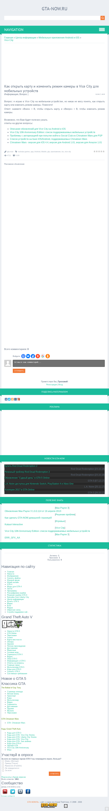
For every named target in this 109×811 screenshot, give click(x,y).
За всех (8, 770)
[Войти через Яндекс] (38, 356)
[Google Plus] (18, 399)
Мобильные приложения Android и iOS (59, 37)
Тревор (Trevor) (11, 763)
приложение (56, 152)
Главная (8, 37)
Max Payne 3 (62, 508)
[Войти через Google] (42, 356)
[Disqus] (54, 240)
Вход (60, 385)
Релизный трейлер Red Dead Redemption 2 (27, 472)
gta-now (10, 152)
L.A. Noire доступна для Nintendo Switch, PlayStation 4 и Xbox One (39, 484)
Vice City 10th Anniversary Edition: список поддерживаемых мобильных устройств (52, 132)
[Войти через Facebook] (33, 356)
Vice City (8, 40)
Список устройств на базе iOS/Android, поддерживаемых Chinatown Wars (48, 139)
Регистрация (51, 385)
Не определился (12, 768)
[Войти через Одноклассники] (48, 356)
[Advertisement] (54, 64)
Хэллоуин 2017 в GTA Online (19, 489)
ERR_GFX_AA (12, 537)
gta (48, 152)
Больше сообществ (8, 796)
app (32, 152)
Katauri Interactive (14, 524)
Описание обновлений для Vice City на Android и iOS (38, 129)
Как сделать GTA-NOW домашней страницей (28, 518)
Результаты (6, 777)
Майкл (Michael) (12, 761)
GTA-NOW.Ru (54, 9)
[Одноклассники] (12, 399)
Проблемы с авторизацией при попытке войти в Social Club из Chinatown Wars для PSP (56, 135)
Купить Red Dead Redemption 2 (21, 466)
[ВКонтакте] (6, 399)
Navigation (13, 29)
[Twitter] (9, 399)
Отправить (19, 371)
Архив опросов (19, 777)
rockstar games (24, 152)
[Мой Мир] (15, 399)
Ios (63, 152)
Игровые (60, 521)
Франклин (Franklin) (13, 766)
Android (37, 152)
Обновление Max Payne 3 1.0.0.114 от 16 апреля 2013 (33, 511)
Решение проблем (65, 514)
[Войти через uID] (23, 356)
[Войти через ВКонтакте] (28, 356)
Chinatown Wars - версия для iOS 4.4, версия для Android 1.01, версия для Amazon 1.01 (56, 142)
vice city (68, 152)
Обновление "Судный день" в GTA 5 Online (27, 478)
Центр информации (25, 37)
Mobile (44, 152)
